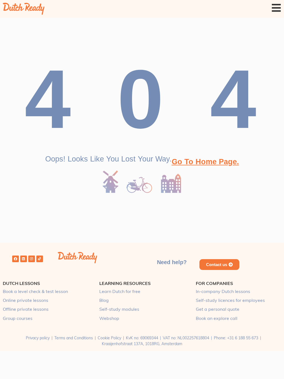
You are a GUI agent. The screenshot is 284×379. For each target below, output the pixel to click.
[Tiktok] (39, 259)
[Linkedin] (23, 259)
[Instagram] (31, 259)
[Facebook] (15, 259)
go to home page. (205, 162)
